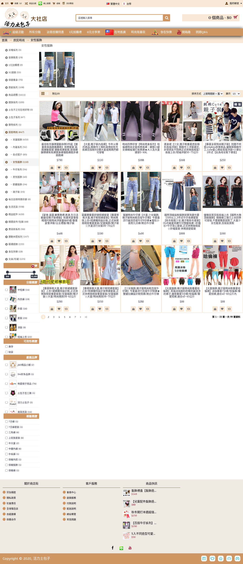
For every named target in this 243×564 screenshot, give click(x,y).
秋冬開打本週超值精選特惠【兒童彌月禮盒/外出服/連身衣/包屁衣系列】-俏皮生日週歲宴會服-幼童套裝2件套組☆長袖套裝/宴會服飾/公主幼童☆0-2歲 (144, 512)
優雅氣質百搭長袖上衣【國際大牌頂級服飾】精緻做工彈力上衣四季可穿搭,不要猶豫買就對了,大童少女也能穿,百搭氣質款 (222, 219)
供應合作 (11, 519)
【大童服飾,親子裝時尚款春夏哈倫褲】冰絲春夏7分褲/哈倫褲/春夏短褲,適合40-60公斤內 (223, 291)
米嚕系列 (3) (15, 50)
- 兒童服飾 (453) (18, 139)
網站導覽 (71, 514)
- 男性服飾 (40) (18, 177)
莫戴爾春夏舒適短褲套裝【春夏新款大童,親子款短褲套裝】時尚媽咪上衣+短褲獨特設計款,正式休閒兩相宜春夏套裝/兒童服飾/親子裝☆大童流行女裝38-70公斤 (100, 220)
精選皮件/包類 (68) (18, 221)
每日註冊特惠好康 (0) (20, 199)
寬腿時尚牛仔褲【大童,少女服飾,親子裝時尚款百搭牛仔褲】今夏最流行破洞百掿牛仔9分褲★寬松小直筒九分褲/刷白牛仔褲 (141, 219)
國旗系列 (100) (16, 102)
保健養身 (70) (16, 80)
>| (86, 317)
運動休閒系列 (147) (19, 236)
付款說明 (71, 503)
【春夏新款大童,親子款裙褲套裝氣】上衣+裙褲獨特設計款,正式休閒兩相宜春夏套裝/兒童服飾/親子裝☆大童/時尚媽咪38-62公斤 (59, 292)
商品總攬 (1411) (17, 94)
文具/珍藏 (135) (17, 259)
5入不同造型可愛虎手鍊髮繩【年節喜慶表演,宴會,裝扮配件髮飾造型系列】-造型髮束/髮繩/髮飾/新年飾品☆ (144, 533)
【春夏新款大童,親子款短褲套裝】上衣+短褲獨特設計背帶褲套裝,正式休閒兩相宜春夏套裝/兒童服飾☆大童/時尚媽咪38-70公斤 (100, 292)
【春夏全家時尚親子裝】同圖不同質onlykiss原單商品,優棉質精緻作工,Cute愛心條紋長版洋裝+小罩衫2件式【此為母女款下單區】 (222, 148)
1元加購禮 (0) (16, 65)
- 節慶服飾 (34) (18, 184)
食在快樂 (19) (16, 251)
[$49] (7, 272)
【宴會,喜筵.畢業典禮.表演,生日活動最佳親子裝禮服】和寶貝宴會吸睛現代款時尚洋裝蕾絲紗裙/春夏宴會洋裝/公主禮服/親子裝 (59, 219)
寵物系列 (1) (15, 124)
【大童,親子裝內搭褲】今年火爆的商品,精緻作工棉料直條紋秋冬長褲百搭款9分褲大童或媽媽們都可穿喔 (100, 148)
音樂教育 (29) (16, 57)
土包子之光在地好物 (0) (21, 109)
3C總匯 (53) (15, 72)
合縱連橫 (11, 514)
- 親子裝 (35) (17, 192)
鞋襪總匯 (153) (16, 244)
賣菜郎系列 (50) (17, 229)
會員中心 (71, 492)
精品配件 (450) (16, 214)
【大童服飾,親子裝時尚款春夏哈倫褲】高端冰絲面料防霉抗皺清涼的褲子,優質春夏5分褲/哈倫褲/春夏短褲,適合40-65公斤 (181, 292)
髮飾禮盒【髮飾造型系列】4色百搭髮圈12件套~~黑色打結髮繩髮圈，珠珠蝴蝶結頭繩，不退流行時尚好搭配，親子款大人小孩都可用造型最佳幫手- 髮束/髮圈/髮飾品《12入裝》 (144, 490)
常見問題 (71, 519)
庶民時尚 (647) (16, 132)
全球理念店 (12, 508)
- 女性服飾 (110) (18, 162)
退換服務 (71, 497)
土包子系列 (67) (17, 117)
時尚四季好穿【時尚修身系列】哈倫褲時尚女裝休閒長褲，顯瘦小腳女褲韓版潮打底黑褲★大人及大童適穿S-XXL (141, 148)
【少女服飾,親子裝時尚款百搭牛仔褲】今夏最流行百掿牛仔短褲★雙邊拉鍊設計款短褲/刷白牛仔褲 (141, 291)
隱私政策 (11, 497)
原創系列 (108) (16, 87)
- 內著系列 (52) (18, 147)
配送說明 (71, 508)
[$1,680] (34, 272)
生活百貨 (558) (16, 206)
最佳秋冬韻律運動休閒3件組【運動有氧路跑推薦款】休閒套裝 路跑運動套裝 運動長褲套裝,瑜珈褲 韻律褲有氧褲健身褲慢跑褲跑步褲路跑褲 (59, 150)
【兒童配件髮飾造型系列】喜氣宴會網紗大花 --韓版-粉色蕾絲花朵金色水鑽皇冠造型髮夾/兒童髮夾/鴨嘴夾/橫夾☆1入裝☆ (144, 501)
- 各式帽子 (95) (18, 154)
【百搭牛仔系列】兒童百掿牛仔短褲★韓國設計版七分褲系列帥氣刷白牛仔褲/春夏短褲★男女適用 (144, 523)
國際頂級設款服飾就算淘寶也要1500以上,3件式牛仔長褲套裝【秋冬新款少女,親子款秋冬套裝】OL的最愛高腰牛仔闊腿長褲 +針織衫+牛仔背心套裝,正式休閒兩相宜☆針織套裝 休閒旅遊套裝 (182, 221)
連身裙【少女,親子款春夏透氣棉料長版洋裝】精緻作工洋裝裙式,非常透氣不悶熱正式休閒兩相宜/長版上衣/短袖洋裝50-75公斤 (182, 148)
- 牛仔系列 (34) (18, 169)
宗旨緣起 (11, 492)
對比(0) (56, 93)
